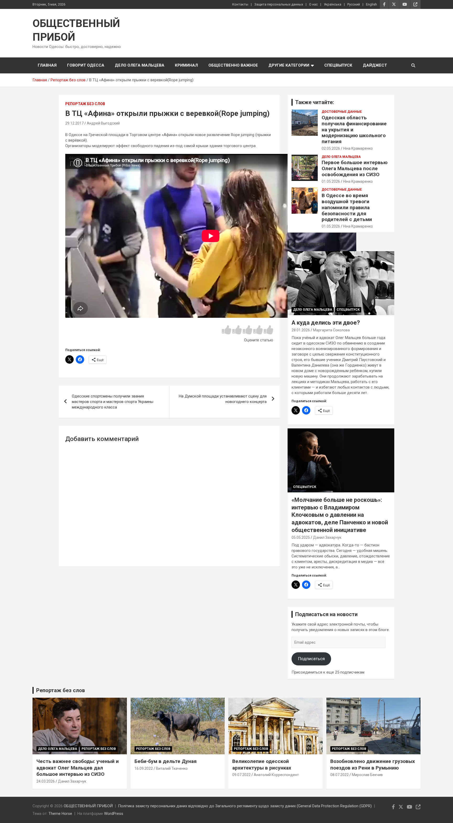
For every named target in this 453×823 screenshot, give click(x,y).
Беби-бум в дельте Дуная (165, 761)
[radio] (226, 330)
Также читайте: (314, 102)
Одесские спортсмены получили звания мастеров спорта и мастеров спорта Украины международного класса (112, 402)
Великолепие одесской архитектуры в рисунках (261, 764)
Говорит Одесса (85, 65)
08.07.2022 (339, 775)
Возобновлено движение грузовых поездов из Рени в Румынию (372, 764)
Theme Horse (60, 813)
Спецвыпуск (338, 65)
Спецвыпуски (308, 244)
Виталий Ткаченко (172, 768)
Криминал (186, 65)
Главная (47, 65)
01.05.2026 (331, 181)
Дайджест (375, 65)
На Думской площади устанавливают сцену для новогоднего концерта (223, 399)
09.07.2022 (241, 775)
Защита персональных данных (278, 4)
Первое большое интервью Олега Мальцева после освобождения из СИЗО (354, 168)
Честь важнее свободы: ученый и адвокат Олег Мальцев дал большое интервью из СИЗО (77, 767)
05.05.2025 (301, 537)
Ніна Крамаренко (358, 148)
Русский (353, 4)
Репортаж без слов (85, 104)
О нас (313, 4)
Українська (332, 4)
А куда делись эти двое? (326, 322)
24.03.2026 (45, 781)
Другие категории (288, 65)
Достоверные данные (342, 112)
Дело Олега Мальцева (139, 65)
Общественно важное (233, 65)
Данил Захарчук (327, 537)
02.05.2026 (331, 148)
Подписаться (311, 658)
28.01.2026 (301, 330)
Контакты (240, 4)
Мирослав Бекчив (367, 775)
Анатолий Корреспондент (276, 775)
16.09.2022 (143, 768)
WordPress (113, 813)
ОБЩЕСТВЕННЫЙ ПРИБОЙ (88, 806)
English (371, 4)
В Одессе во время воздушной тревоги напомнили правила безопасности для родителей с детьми (347, 207)
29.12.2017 (74, 123)
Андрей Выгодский (103, 123)
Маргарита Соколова (331, 330)
